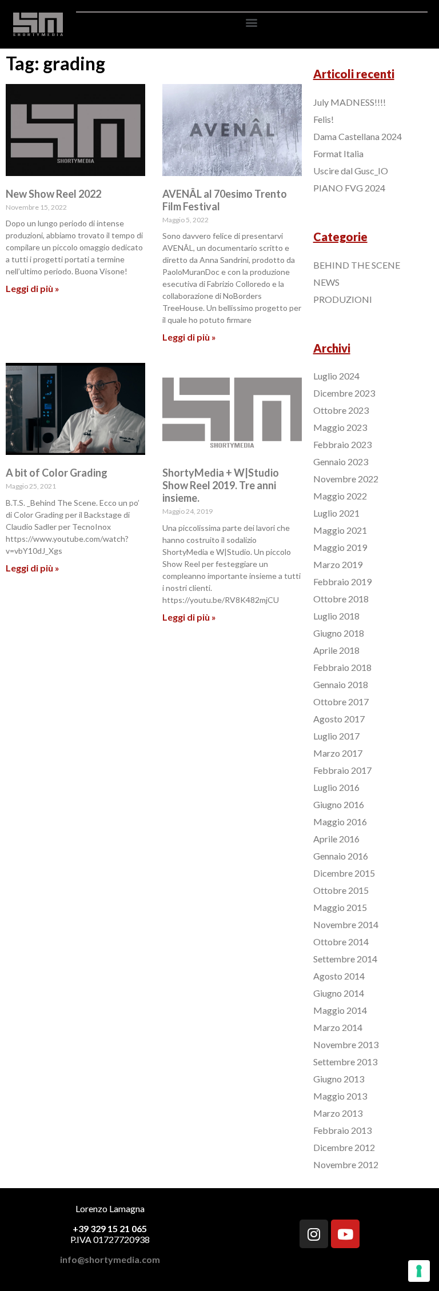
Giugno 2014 (338, 993)
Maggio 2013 (340, 1095)
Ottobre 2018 (341, 598)
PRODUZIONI (342, 299)
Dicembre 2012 (344, 1147)
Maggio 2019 (340, 547)
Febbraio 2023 (342, 444)
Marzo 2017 (337, 753)
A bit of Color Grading (56, 472)
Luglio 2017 (336, 735)
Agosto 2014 (339, 975)
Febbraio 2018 (342, 667)
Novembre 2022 (345, 478)
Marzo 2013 (337, 1113)
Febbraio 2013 (342, 1130)
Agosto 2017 (339, 718)
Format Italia (338, 153)
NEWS (326, 282)
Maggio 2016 (340, 821)
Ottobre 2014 (341, 941)
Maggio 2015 (340, 907)
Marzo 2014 (337, 1027)
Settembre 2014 (345, 958)
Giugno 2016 (338, 804)
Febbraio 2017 (342, 770)
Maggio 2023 (340, 427)
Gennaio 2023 (340, 461)
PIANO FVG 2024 (349, 187)
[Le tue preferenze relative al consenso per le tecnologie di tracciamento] (419, 1271)
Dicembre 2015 (344, 873)
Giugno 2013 (338, 1078)
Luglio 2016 (336, 787)
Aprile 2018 (336, 650)
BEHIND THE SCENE (356, 264)
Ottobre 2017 (341, 701)
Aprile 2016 (336, 838)
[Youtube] (345, 1234)
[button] (251, 22)
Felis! (323, 119)
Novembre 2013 (345, 1044)
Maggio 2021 (340, 530)
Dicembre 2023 (344, 392)
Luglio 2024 (336, 375)
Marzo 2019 (337, 564)
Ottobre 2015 (341, 890)
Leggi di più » (32, 288)
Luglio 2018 (336, 615)
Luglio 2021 (336, 512)
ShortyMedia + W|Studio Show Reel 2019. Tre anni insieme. (220, 485)
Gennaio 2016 (340, 855)
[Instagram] (314, 1234)
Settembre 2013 (345, 1061)
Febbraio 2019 (342, 581)
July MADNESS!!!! (349, 102)
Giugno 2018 (338, 632)
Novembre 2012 (345, 1164)
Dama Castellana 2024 (357, 136)
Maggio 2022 (340, 495)
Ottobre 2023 (341, 410)
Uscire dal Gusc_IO (350, 170)
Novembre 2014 (345, 924)
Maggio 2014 (340, 1010)
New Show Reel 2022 (53, 193)
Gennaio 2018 (340, 684)
